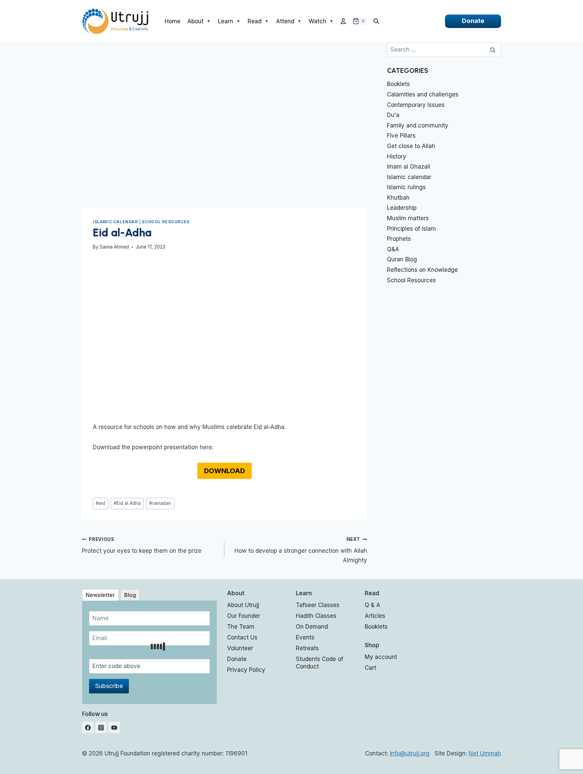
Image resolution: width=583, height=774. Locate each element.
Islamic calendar (115, 221)
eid (100, 503)
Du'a (393, 115)
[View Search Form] (376, 21)
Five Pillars (401, 135)
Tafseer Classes (317, 605)
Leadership (402, 207)
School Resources (166, 221)
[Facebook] (87, 727)
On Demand (312, 626)
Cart (370, 667)
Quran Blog (402, 259)
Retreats (307, 648)
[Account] (343, 21)
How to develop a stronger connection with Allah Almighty (300, 550)
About (195, 21)
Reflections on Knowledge (422, 269)
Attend (285, 21)
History (396, 156)
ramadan (160, 503)
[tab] (100, 595)
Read (254, 21)
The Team (240, 626)
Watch (317, 21)
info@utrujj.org (409, 753)
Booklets (398, 84)
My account (381, 657)
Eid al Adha (127, 503)
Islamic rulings (406, 187)
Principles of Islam (411, 228)
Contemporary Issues (416, 105)
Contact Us (242, 637)
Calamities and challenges (423, 94)
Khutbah (398, 197)
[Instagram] (101, 727)
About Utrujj (243, 605)
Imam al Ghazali (408, 166)
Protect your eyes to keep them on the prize (141, 545)
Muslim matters (408, 218)
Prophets (399, 238)
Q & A (372, 605)
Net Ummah (485, 753)
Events (305, 637)
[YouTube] (114, 727)
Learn (225, 21)
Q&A (393, 249)
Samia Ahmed (114, 247)
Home (173, 21)
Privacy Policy (246, 669)
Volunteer (240, 648)
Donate (473, 21)
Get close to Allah (411, 146)
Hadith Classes (316, 615)
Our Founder (243, 615)
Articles (375, 615)
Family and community (417, 125)
